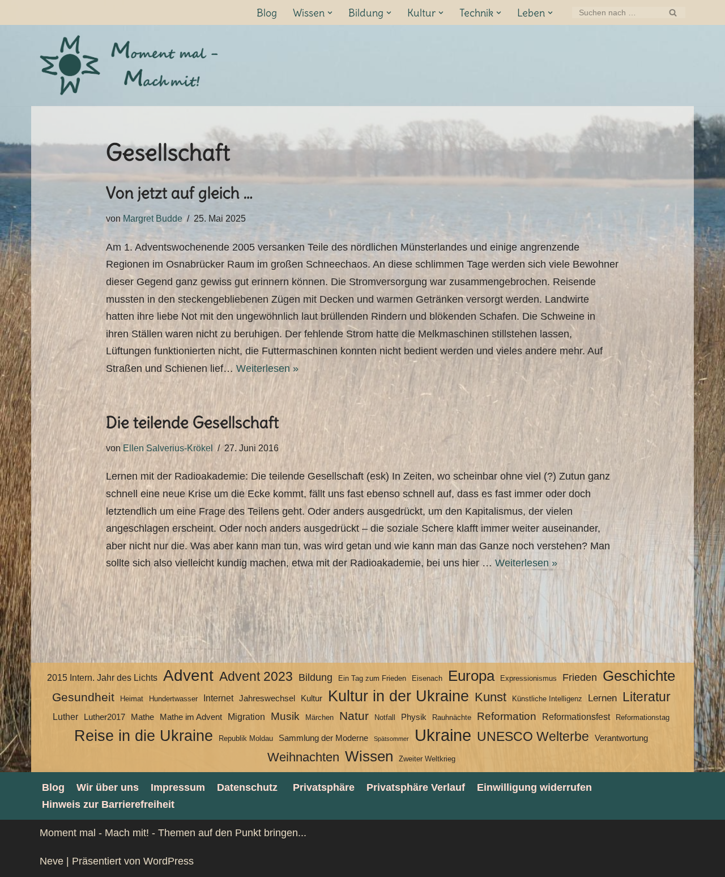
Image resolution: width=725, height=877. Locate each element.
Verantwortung (621, 738)
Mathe (142, 717)
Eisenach (427, 678)
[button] (329, 12)
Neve (51, 861)
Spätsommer (391, 738)
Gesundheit (83, 697)
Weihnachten (303, 757)
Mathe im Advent (191, 717)
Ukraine (443, 735)
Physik (414, 717)
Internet (218, 698)
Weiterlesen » (267, 368)
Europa (471, 676)
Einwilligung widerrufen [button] (534, 787)
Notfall (384, 717)
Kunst (490, 697)
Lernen (602, 698)
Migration (246, 717)
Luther (65, 717)
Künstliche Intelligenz (547, 698)
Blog (267, 12)
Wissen (369, 756)
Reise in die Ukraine (143, 735)
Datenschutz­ (247, 787)
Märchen (319, 717)
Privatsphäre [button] (324, 787)
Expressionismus (528, 678)
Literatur (646, 696)
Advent (188, 675)
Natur (354, 716)
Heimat (131, 698)
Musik (285, 716)
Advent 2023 (256, 677)
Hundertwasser (173, 698)
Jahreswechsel (267, 698)
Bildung (315, 677)
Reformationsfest (576, 717)
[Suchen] (672, 12)
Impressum (178, 787)
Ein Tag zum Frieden (372, 678)
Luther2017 (104, 717)
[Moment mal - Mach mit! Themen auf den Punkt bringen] (130, 65)
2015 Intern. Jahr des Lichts (102, 678)
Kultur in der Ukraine (398, 696)
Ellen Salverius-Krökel (168, 448)
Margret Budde (152, 218)
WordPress (168, 861)
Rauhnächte (451, 717)
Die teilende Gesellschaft (192, 422)
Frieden (579, 677)
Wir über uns (107, 787)
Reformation (506, 716)
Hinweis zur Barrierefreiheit (108, 804)
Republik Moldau (246, 738)
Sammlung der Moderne (323, 738)
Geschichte (639, 676)
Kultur (311, 698)
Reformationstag (642, 717)
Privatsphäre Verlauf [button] (415, 787)
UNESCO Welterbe (533, 737)
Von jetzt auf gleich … (179, 193)
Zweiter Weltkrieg (427, 759)
